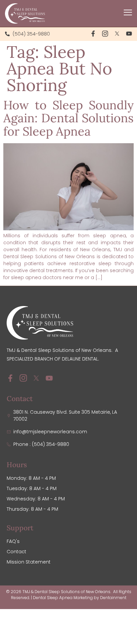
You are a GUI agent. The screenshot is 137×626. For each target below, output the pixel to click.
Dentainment (113, 597)
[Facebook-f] (93, 34)
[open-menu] (128, 13)
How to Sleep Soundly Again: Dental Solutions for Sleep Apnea (68, 118)
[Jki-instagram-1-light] (105, 34)
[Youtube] (129, 34)
